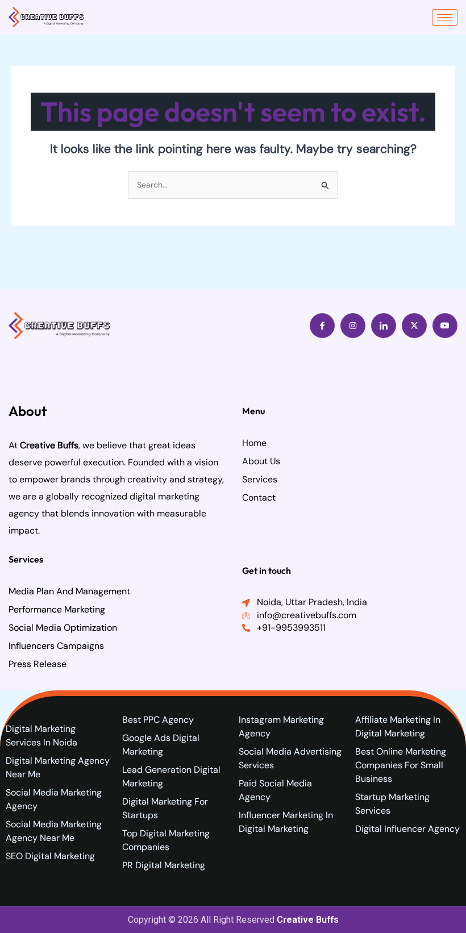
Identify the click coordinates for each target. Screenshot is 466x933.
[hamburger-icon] (444, 17)
